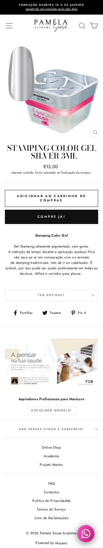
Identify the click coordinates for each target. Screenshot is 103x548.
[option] (51, 7)
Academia (51, 455)
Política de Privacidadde (51, 500)
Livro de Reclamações (51, 517)
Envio (39, 172)
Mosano (61, 542)
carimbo (55, 273)
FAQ (51, 483)
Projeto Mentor (51, 464)
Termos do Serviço (51, 509)
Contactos (51, 492)
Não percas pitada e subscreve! (51, 429)
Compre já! (51, 216)
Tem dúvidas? (51, 295)
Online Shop (51, 447)
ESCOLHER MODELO (51, 410)
